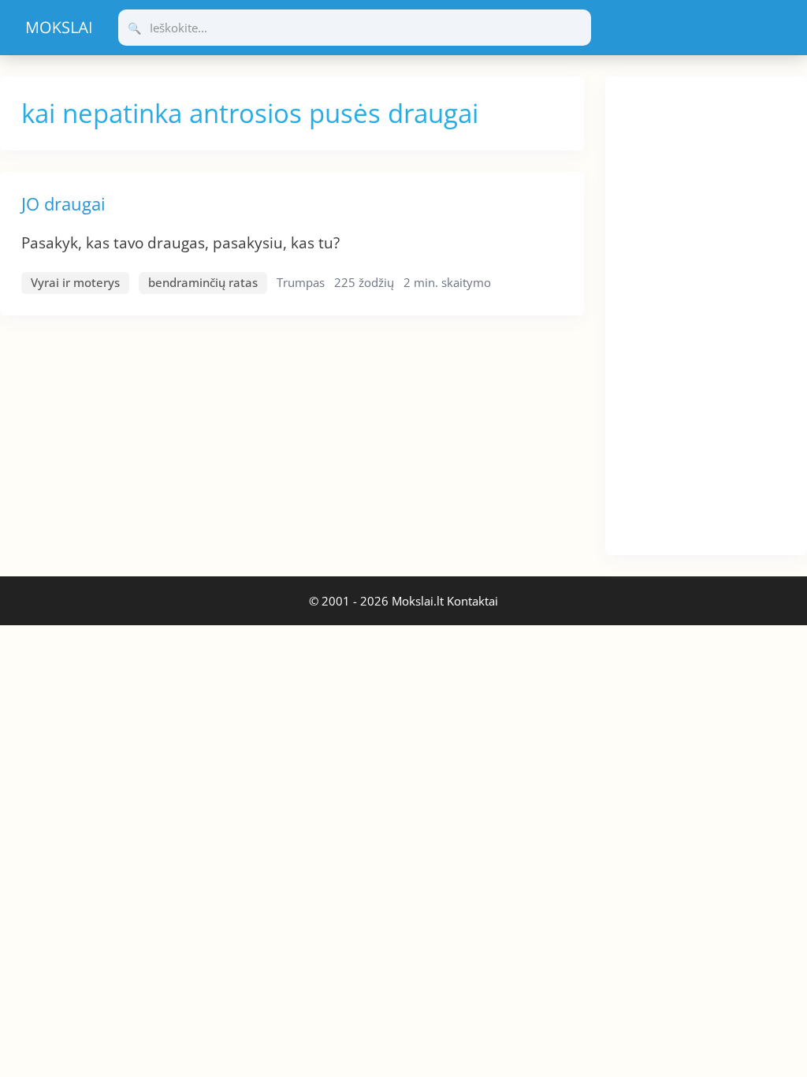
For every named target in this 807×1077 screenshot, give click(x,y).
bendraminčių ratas (203, 282)
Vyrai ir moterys (75, 282)
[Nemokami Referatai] (59, 27)
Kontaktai (472, 601)
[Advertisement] (706, 313)
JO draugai (63, 203)
